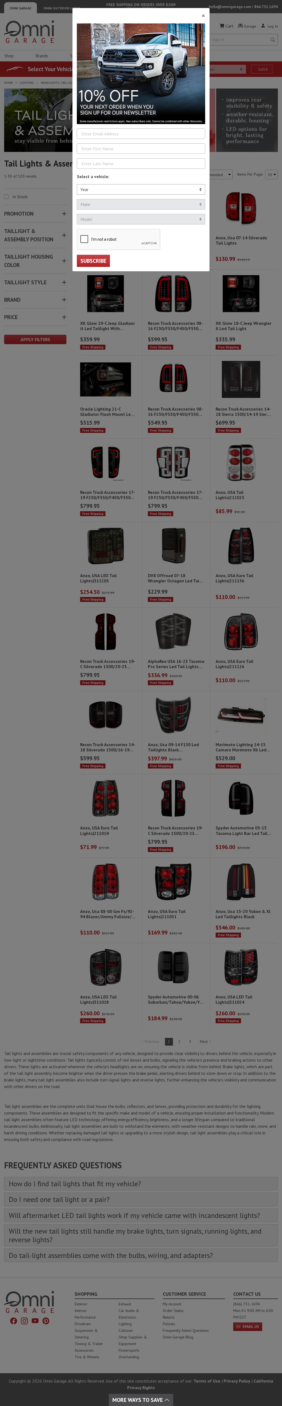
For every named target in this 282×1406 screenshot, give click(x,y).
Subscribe (93, 260)
